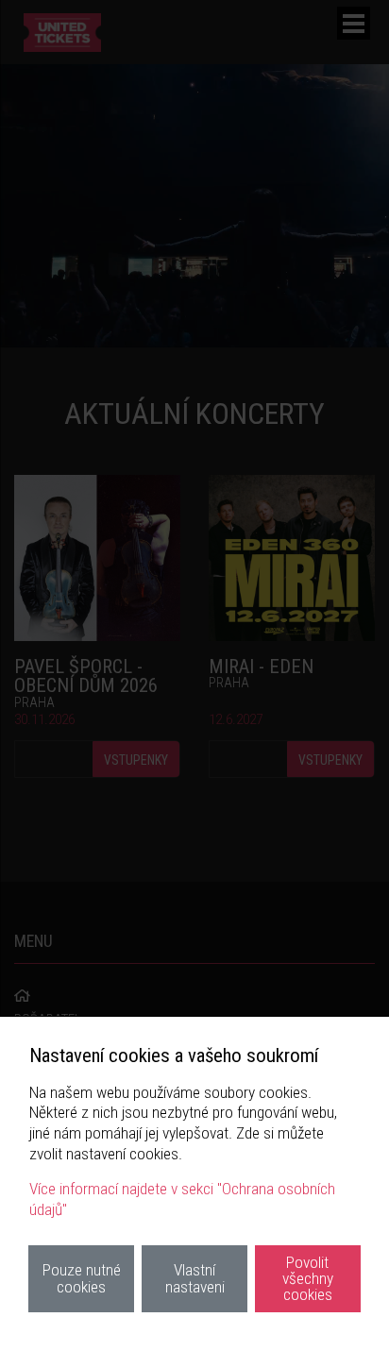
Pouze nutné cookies (81, 1277)
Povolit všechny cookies (307, 1279)
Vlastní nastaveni (195, 1277)
